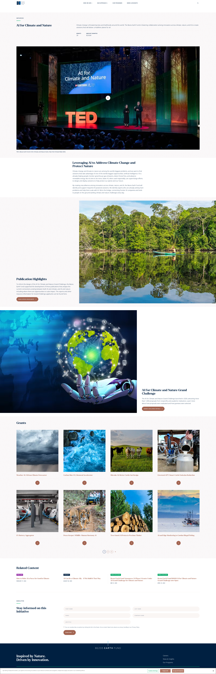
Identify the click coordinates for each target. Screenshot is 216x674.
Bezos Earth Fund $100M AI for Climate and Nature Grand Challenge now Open (177, 579)
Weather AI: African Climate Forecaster (31, 475)
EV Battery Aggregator (25, 535)
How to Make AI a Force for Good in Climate (32, 578)
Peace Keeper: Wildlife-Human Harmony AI (79, 535)
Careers (165, 656)
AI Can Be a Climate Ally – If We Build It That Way (82, 578)
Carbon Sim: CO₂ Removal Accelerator (78, 475)
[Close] (213, 671)
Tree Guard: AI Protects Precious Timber (126, 535)
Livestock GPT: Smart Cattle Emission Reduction (176, 475)
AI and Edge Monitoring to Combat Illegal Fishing (176, 535)
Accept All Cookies (178, 671)
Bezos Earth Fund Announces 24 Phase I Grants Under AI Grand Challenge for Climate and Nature (131, 579)
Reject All (165, 671)
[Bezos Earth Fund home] (108, 648)
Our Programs (168, 662)
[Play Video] (108, 98)
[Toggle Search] (198, 3)
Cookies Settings (153, 671)
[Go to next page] (115, 551)
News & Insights (168, 659)
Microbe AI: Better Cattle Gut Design (124, 475)
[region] (108, 671)
